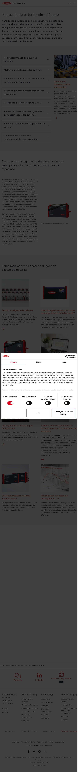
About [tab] (64, 362)
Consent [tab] (13, 362)
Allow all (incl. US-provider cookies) (63, 413)
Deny (38, 413)
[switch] (29, 403)
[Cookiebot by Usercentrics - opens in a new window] (66, 356)
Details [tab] (38, 362)
